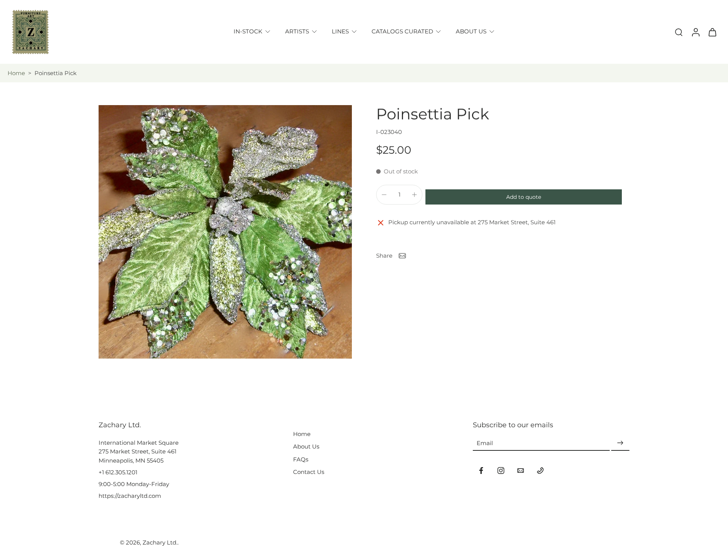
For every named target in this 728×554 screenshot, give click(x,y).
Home (16, 73)
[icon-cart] (712, 31)
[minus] (384, 194)
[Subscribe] (620, 443)
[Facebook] (481, 470)
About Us (306, 446)
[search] (678, 31)
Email (485, 443)
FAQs (300, 459)
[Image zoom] (225, 232)
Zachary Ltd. (160, 542)
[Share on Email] (402, 255)
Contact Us (308, 471)
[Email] (520, 470)
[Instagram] (501, 470)
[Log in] (695, 32)
